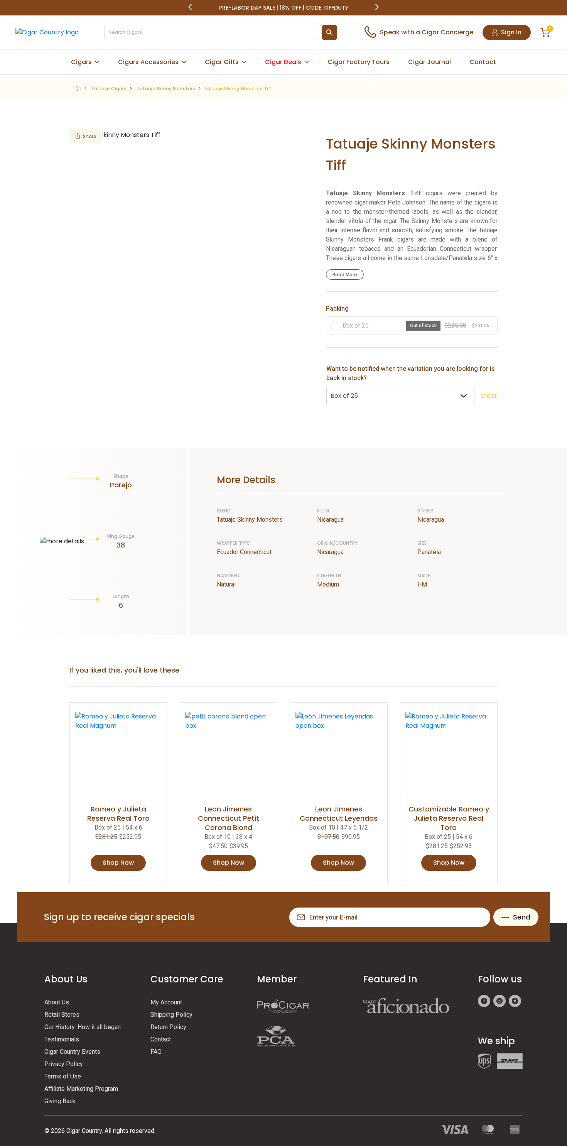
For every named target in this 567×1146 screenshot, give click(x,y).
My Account (166, 1002)
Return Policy (168, 1027)
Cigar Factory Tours (358, 61)
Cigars (81, 61)
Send (521, 917)
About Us (56, 1002)
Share (89, 136)
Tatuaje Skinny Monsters (166, 88)
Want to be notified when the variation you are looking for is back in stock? (410, 373)
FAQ (156, 1051)
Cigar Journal (429, 61)
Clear (489, 395)
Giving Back (60, 1101)
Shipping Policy (171, 1014)
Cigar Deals (283, 61)
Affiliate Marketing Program (81, 1088)
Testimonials (61, 1039)
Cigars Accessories (148, 61)
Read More (344, 274)
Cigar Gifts (222, 61)
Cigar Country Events (72, 1051)
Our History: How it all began (82, 1027)
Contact (482, 61)
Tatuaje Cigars (109, 88)
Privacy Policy (63, 1064)
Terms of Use (62, 1076)
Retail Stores (61, 1014)
